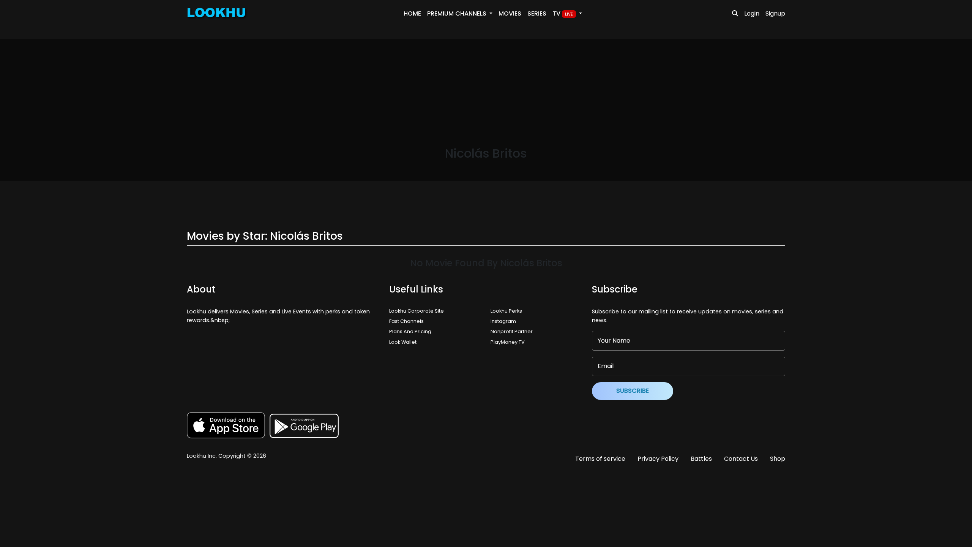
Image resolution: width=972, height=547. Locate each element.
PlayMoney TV (508, 342)
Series (536, 13)
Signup (775, 13)
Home (412, 13)
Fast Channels (406, 321)
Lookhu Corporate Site (417, 311)
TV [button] (562, 13)
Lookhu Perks (506, 311)
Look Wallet (403, 342)
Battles (701, 458)
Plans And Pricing (410, 331)
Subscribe (632, 390)
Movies (510, 13)
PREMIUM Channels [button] (457, 13)
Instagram (503, 321)
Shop (777, 458)
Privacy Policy (658, 458)
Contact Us (741, 458)
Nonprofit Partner (512, 331)
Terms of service (600, 458)
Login (751, 13)
